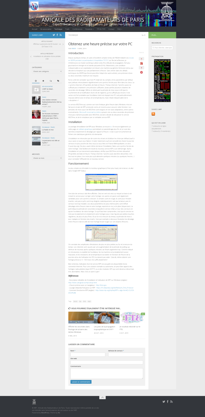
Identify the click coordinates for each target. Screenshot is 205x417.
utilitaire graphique (85, 129)
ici (111, 126)
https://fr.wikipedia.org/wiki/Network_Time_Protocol (114, 288)
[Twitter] (54, 35)
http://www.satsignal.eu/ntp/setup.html (82, 282)
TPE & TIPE (101, 29)
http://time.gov (101, 285)
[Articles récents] (36, 81)
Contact (111, 29)
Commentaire (75, 366)
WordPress (45, 413)
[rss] (60, 35)
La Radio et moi (47, 130)
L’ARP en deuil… (48, 89)
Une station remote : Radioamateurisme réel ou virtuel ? (52, 102)
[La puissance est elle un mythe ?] (36, 141)
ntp (80, 301)
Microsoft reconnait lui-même (90, 112)
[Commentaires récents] (50, 81)
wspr (89, 301)
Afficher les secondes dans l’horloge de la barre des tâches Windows (79, 329)
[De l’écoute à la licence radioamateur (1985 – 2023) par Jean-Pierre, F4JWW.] (36, 114)
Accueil (34, 29)
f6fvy (74, 48)
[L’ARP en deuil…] (36, 89)
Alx (59, 413)
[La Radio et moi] (36, 130)
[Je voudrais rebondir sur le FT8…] (132, 318)
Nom (72, 351)
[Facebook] (57, 35)
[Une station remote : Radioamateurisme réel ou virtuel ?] (36, 100)
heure (75, 301)
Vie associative (45, 29)
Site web (73, 358)
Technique (58, 29)
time (84, 301)
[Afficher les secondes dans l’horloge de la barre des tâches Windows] (81, 318)
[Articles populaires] (43, 81)
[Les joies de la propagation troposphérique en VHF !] (106, 318)
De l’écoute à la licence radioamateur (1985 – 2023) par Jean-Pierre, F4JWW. (50, 116)
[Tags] (58, 81)
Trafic (67, 29)
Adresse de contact (116, 351)
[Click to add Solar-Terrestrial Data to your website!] (162, 101)
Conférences (77, 29)
